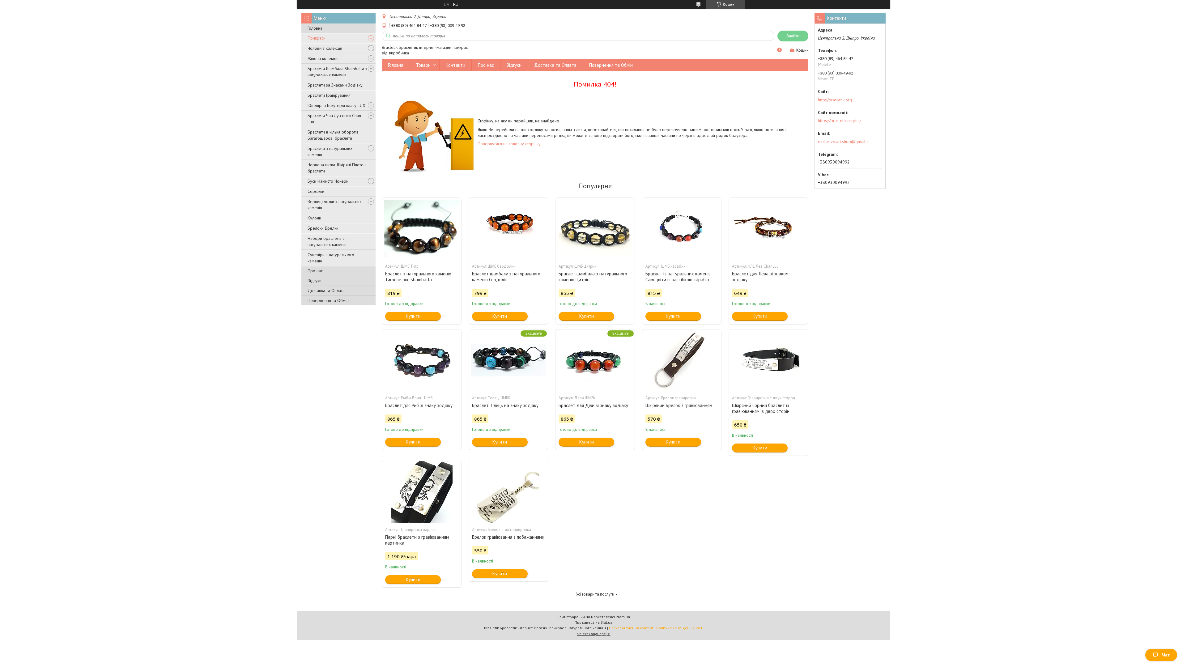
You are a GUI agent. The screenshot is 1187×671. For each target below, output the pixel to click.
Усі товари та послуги (595, 594)
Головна (315, 28)
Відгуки (314, 280)
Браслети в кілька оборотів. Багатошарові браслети (333, 135)
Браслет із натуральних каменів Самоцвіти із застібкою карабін (678, 276)
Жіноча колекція (323, 58)
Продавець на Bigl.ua (593, 622)
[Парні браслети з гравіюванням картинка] (421, 492)
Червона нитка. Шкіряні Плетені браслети (337, 168)
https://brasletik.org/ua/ (839, 120)
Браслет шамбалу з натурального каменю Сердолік (506, 276)
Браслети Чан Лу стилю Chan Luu (334, 119)
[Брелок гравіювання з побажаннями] (508, 492)
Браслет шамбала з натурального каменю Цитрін (593, 276)
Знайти (792, 36)
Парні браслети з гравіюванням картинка (417, 540)
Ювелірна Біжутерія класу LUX (336, 105)
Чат (1166, 654)
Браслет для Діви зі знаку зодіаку (593, 405)
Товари (423, 65)
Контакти (455, 65)
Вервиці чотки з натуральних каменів (335, 204)
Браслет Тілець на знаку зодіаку (505, 405)
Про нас (315, 271)
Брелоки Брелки (323, 228)
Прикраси (316, 38)
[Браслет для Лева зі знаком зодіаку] (768, 229)
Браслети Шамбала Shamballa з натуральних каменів (337, 72)
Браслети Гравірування (329, 95)
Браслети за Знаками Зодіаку (335, 85)
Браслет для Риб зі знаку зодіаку (419, 405)
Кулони (314, 218)
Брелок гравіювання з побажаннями (508, 537)
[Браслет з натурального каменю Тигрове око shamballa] (421, 229)
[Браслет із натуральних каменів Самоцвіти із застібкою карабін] (681, 229)
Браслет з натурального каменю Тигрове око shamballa (418, 276)
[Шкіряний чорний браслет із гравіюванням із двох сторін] (768, 360)
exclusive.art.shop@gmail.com (845, 141)
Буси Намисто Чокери (328, 181)
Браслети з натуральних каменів (330, 151)
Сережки (316, 191)
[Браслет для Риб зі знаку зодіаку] (421, 360)
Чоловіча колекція (325, 48)
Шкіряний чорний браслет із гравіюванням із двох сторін (760, 408)
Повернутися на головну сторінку (509, 144)
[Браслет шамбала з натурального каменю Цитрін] (595, 229)
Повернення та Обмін (328, 300)
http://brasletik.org (835, 100)
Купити (413, 316)
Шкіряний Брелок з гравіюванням (678, 405)
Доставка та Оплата (326, 290)
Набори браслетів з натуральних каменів (327, 241)
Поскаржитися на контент (631, 628)
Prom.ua (623, 616)
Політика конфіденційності (679, 628)
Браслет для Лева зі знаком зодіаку (760, 276)
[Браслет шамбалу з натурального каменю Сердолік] (508, 229)
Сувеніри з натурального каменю (331, 258)
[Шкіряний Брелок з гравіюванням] (681, 360)
